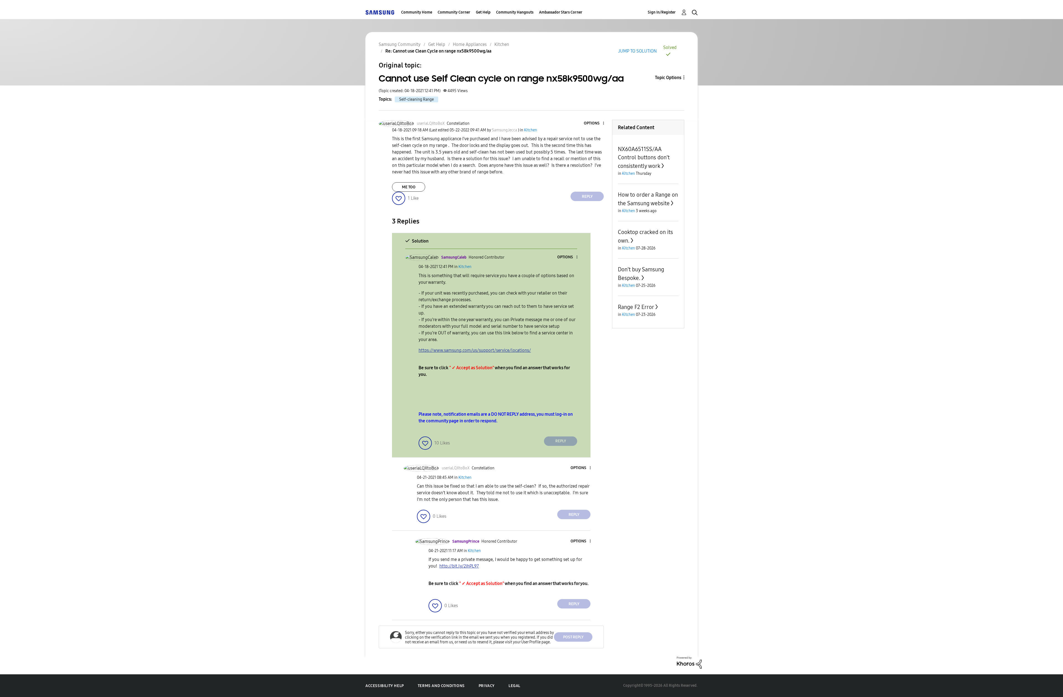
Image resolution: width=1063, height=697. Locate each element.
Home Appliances (470, 44)
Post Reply (573, 637)
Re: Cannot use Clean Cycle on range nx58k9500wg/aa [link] (438, 51)
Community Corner (454, 12)
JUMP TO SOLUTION (637, 51)
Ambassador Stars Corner (560, 12)
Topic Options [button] (668, 77)
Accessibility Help (384, 685)
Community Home (416, 12)
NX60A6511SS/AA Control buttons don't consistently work (644, 157)
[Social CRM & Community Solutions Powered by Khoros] (689, 662)
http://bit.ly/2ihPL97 (459, 566)
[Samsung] (379, 12)
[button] (594, 123)
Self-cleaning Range (416, 99)
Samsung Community (399, 44)
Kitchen (501, 44)
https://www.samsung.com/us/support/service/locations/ (475, 350)
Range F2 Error (636, 307)
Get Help (483, 12)
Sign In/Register (662, 12)
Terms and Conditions (441, 685)
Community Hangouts (514, 12)
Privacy (487, 685)
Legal (514, 685)
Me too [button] (409, 187)
